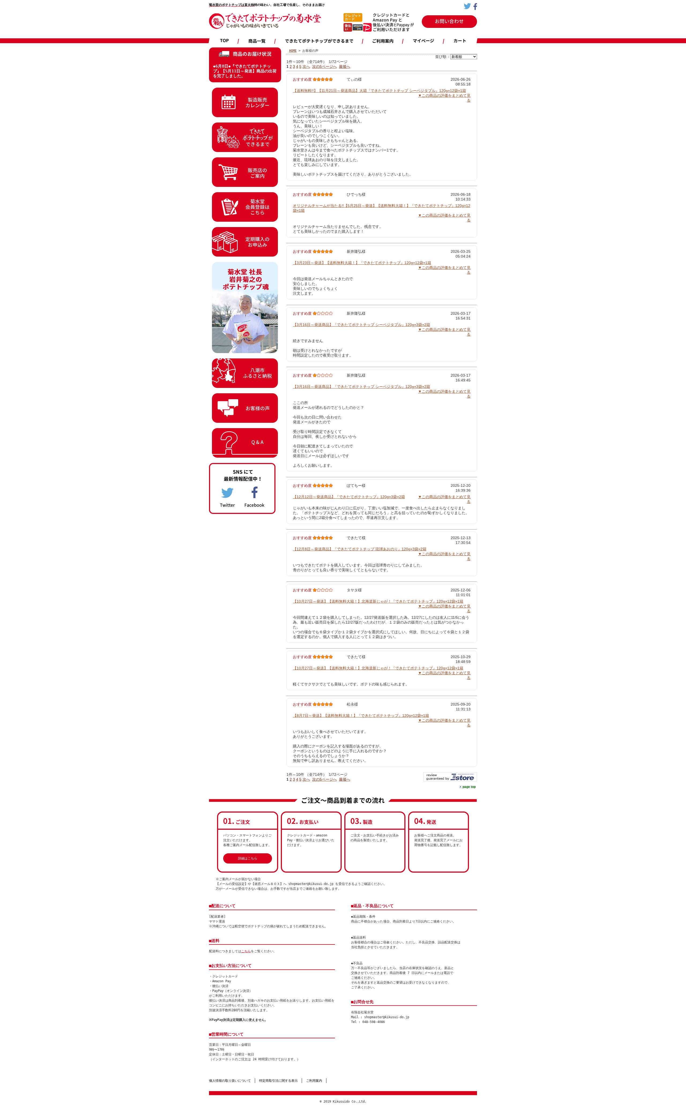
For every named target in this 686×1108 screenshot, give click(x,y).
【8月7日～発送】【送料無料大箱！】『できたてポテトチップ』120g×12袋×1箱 (361, 715)
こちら (246, 951)
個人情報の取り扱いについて (230, 1081)
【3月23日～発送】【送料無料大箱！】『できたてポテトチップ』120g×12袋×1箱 (362, 263)
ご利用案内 (314, 1081)
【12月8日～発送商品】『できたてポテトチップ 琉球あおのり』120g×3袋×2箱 (359, 549)
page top (469, 786)
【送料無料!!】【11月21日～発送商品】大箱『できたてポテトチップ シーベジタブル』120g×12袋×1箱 (379, 90)
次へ (306, 66)
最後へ (344, 66)
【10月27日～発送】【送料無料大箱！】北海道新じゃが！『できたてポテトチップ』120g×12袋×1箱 (378, 601)
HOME (293, 51)
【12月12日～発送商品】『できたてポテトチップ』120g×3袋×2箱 (349, 497)
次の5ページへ (324, 66)
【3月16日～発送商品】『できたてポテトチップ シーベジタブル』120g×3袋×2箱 (361, 325)
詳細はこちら (247, 858)
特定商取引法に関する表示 (278, 1081)
